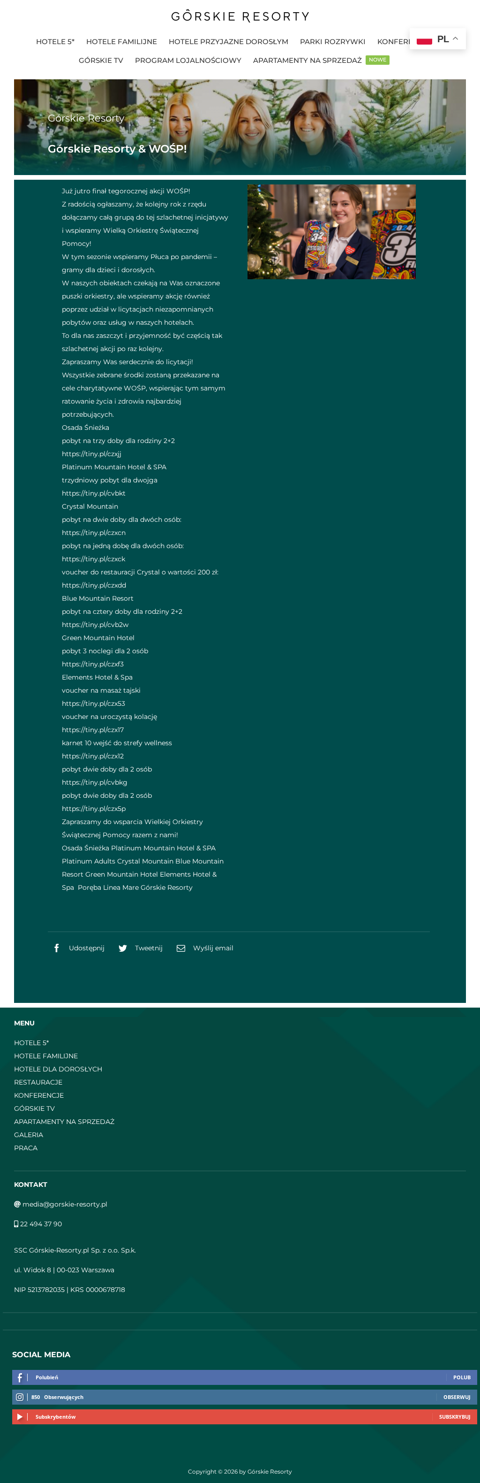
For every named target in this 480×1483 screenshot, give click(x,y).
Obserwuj (457, 1396)
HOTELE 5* (31, 1043)
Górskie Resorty (86, 118)
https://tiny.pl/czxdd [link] (94, 585)
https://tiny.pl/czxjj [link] (91, 454)
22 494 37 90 (40, 1224)
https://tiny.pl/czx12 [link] (93, 756)
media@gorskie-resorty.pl (64, 1204)
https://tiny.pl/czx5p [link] (94, 808)
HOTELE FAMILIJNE (46, 1056)
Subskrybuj (455, 1416)
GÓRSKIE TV (34, 1108)
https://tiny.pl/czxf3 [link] (93, 664)
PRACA (26, 1148)
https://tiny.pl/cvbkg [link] (95, 782)
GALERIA (28, 1135)
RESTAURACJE (38, 1082)
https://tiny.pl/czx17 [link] (93, 730)
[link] (85, 427)
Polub (462, 1377)
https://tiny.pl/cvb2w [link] (95, 624)
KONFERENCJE (39, 1095)
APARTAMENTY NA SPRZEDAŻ (64, 1121)
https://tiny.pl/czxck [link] (93, 559)
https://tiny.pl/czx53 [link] (93, 703)
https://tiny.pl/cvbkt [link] (94, 493)
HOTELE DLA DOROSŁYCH (58, 1069)
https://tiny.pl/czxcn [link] (94, 532)
